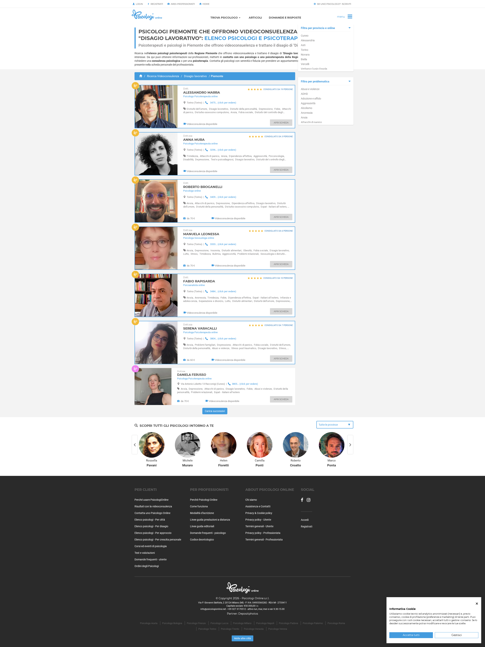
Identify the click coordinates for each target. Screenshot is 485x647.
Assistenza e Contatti (257, 506)
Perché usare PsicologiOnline (151, 499)
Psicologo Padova (288, 623)
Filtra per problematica (315, 81)
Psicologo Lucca (219, 623)
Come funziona (199, 506)
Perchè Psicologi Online (203, 499)
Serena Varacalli (200, 326)
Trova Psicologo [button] (224, 17)
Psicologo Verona (277, 628)
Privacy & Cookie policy (258, 513)
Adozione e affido (311, 98)
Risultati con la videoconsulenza (153, 506)
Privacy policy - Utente (258, 519)
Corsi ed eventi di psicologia (151, 546)
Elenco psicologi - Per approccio (153, 532)
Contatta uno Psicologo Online (152, 513)
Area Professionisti (182, 4)
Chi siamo (251, 499)
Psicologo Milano (242, 623)
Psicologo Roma (336, 623)
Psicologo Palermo (313, 623)
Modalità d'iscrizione (202, 513)
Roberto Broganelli (202, 185)
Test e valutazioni (145, 552)
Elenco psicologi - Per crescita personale (158, 539)
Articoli (255, 17)
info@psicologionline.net (213, 609)
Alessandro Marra (201, 90)
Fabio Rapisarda (199, 279)
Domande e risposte (285, 17)
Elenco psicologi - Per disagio (151, 526)
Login (139, 4)
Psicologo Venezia (254, 628)
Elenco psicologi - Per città (150, 519)
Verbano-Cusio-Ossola (314, 68)
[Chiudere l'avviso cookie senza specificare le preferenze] (476, 604)
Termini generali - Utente (259, 526)
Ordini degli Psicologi (147, 566)
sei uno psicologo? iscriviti (333, 4)
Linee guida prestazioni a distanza (210, 519)
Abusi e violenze (310, 89)
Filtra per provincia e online (318, 28)
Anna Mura (194, 138)
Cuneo (304, 35)
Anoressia (307, 112)
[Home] (140, 76)
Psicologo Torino (207, 628)
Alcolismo (306, 108)
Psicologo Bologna (172, 623)
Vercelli (305, 64)
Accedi (305, 519)
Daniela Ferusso (191, 373)
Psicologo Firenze (196, 623)
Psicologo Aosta (148, 623)
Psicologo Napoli (265, 623)
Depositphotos (248, 613)
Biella (304, 59)
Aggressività (308, 103)
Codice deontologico (202, 539)
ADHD (304, 93)
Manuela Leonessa (201, 232)
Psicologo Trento (230, 628)
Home (205, 4)
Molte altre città (242, 638)
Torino (304, 49)
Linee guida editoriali (202, 526)
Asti (303, 45)
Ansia (304, 117)
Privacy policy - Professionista (262, 532)
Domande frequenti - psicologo (208, 532)
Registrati (156, 4)
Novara (305, 54)
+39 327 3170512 (237, 609)
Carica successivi (215, 411)
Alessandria (308, 40)
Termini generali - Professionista (264, 539)
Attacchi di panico (311, 122)
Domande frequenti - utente (151, 559)
